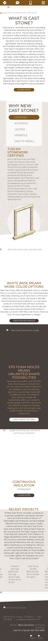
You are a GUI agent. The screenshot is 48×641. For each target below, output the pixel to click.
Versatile (20, 135)
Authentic (21, 123)
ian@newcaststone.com (28, 619)
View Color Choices (24, 321)
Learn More (24, 90)
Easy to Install (24, 141)
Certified (20, 117)
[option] (15, 574)
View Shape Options (24, 419)
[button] (3, 13)
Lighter (19, 129)
